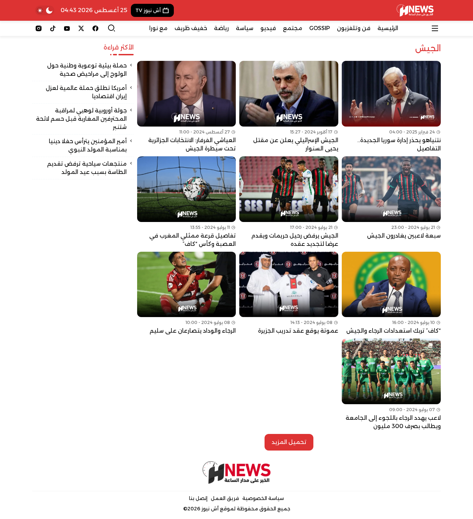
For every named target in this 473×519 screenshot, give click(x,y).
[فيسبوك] (95, 28)
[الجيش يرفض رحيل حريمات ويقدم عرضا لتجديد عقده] (288, 202)
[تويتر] (81, 28)
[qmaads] (236, 472)
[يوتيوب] (67, 28)
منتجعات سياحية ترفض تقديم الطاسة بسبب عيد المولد (87, 167)
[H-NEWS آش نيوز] (415, 10)
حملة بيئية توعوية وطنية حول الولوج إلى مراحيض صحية (87, 69)
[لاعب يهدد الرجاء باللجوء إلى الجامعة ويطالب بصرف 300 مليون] (391, 384)
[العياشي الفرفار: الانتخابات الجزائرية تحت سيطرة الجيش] (186, 107)
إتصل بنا (198, 498)
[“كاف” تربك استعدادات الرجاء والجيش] (391, 293)
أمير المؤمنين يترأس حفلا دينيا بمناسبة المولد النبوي (88, 145)
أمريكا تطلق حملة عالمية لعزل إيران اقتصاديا (86, 92)
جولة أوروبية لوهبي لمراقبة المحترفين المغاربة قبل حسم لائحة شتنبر (81, 118)
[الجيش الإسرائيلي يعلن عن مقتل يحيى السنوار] (288, 107)
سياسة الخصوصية (263, 498)
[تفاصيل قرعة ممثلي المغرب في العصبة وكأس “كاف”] (186, 202)
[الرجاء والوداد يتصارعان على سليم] (186, 293)
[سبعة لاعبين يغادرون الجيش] (391, 202)
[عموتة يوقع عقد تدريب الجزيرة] (288, 293)
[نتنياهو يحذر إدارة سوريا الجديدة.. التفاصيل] (391, 107)
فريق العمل (225, 498)
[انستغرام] (38, 28)
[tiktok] (52, 28)
